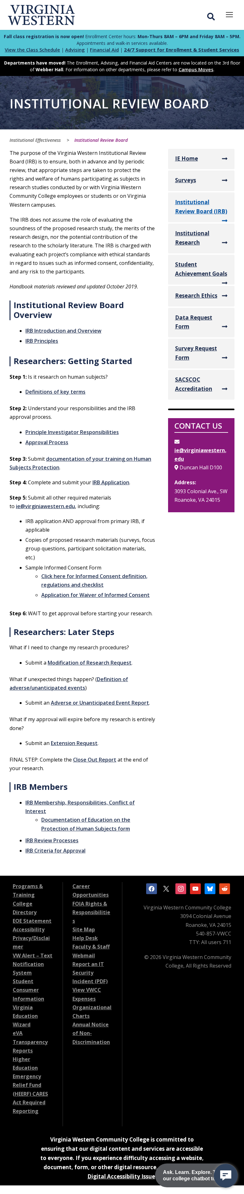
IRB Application (110, 482)
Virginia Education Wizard (25, 1016)
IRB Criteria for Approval (55, 850)
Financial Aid (104, 49)
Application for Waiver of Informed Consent (95, 594)
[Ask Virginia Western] (226, 1176)
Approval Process (46, 442)
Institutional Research (192, 238)
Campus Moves (196, 69)
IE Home (186, 158)
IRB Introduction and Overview (63, 330)
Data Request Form (193, 322)
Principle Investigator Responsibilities (72, 432)
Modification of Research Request (90, 662)
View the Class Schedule (32, 49)
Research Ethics (196, 295)
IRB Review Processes (51, 840)
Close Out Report (94, 759)
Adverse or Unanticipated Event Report (100, 702)
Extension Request (74, 743)
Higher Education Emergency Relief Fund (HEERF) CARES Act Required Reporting (30, 1085)
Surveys (185, 180)
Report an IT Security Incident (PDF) (90, 973)
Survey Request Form (196, 353)
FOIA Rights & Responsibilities (91, 912)
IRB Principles (41, 340)
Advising (75, 49)
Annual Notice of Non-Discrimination (91, 1033)
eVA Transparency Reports (30, 1042)
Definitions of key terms (55, 391)
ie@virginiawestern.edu (45, 506)
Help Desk (85, 938)
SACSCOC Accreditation (193, 384)
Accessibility (28, 929)
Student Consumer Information (28, 990)
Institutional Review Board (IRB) (201, 206)
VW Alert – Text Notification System (32, 964)
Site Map (83, 929)
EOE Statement (32, 920)
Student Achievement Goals (201, 269)
